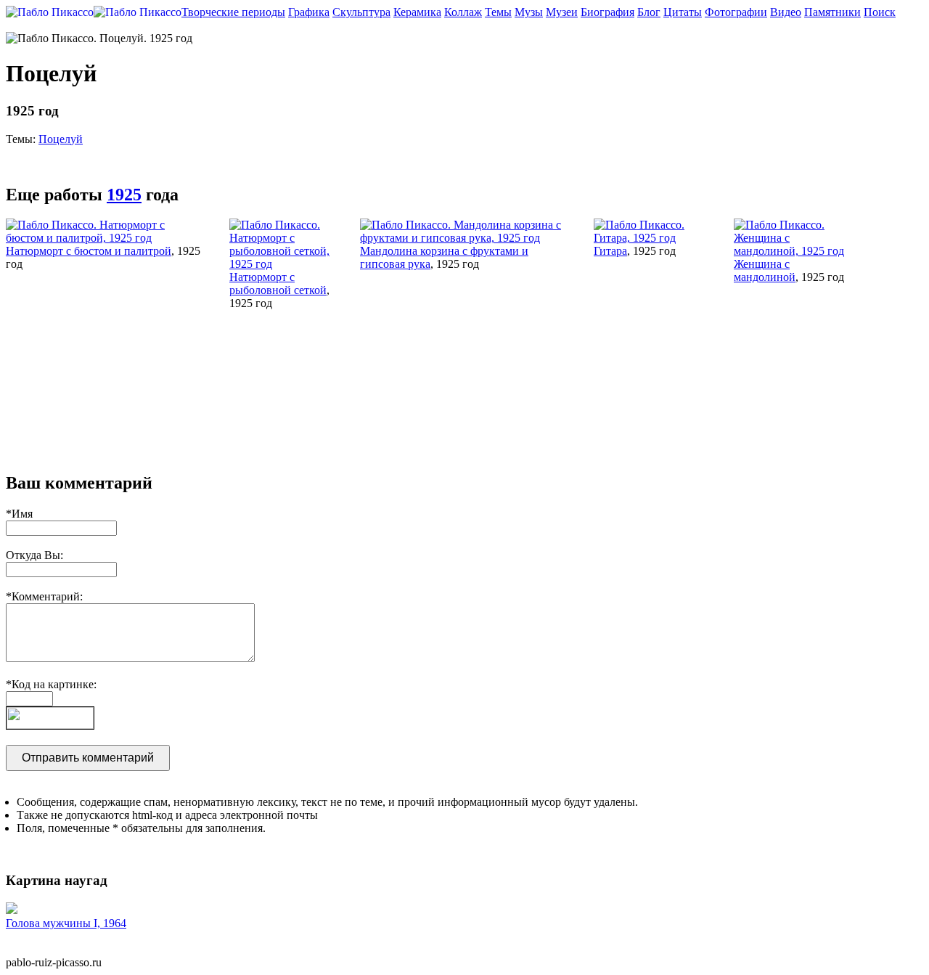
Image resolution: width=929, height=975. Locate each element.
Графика (309, 12)
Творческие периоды (233, 12)
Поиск (880, 12)
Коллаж (463, 12)
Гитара (610, 251)
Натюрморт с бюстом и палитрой (88, 251)
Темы (498, 12)
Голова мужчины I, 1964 (66, 923)
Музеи (562, 12)
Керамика (417, 12)
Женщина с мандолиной (764, 270)
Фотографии (736, 12)
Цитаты (682, 12)
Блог (648, 12)
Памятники (832, 12)
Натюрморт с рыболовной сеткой (278, 283)
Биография (607, 12)
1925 (124, 194)
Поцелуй (60, 139)
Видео (785, 12)
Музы (529, 12)
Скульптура (361, 12)
